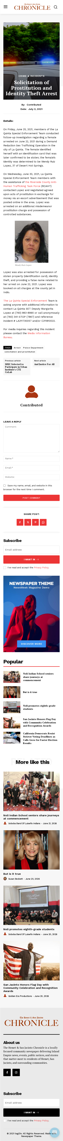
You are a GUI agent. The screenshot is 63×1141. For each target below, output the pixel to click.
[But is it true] (11, 692)
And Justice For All (44, 364)
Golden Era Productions (20, 996)
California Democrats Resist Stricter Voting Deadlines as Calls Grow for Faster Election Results (40, 738)
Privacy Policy (41, 567)
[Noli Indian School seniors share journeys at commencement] (11, 677)
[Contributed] (32, 392)
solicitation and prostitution (20, 352)
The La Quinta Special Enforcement (25, 300)
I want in (29, 559)
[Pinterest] (35, 522)
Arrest (17, 348)
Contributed (34, 104)
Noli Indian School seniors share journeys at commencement (38, 677)
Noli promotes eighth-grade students (39, 707)
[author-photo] (5, 823)
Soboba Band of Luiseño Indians (24, 823)
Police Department (33, 348)
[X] (27, 522)
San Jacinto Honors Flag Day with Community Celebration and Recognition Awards (39, 722)
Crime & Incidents (31, 76)
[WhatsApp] (43, 522)
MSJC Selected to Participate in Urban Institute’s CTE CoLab (16, 368)
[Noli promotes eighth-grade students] (11, 707)
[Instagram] (16, 1072)
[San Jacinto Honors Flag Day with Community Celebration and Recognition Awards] (11, 722)
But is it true (30, 692)
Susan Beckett (15, 879)
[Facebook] (20, 522)
